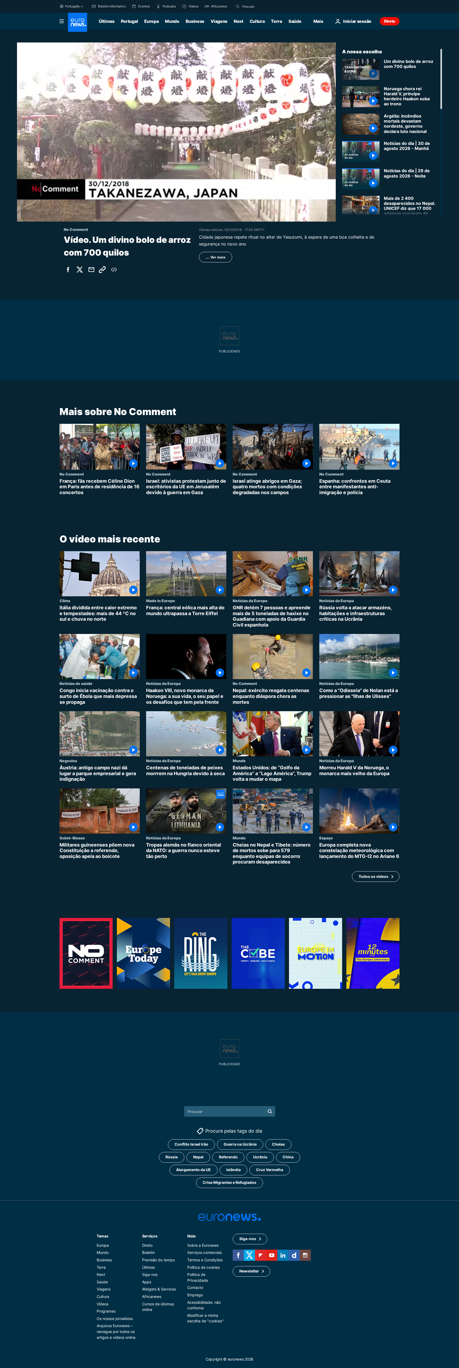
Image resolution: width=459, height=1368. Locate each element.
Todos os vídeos (373, 876)
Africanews (151, 1296)
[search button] (237, 6)
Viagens (219, 21)
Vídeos (102, 1304)
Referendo (228, 1157)
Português (72, 6)
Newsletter (249, 1271)
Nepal (198, 1157)
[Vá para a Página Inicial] (77, 22)
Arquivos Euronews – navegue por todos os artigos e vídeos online (116, 1331)
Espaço (326, 838)
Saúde (294, 21)
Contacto (195, 1287)
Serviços (150, 1236)
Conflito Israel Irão (191, 1144)
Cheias (278, 1144)
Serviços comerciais (204, 1252)
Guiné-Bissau (72, 838)
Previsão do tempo (158, 1260)
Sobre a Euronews (203, 1245)
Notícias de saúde (76, 683)
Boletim (148, 1252)
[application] (176, 132)
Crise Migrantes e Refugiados (229, 1182)
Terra (276, 21)
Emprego (195, 1295)
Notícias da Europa (250, 600)
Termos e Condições (205, 1260)
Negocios (68, 760)
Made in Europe (160, 600)
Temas (102, 1236)
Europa (151, 21)
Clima (65, 600)
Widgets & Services (159, 1289)
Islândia (233, 1169)
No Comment (72, 474)
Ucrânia (260, 1157)
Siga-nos (150, 1274)
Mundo (172, 21)
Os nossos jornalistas (115, 1318)
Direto (389, 21)
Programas (106, 1311)
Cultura (257, 21)
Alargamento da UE (193, 1169)
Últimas (106, 21)
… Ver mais (216, 257)
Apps (146, 1282)
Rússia (171, 1157)
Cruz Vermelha (269, 1169)
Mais (191, 1236)
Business (195, 21)
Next (238, 21)
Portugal (129, 21)
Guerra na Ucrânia (240, 1144)
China (288, 1157)
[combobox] (264, 6)
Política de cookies (203, 1267)
